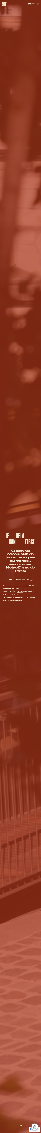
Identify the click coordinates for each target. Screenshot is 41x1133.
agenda (20, 592)
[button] (33, 4)
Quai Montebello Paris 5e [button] (19, 579)
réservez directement (14, 598)
